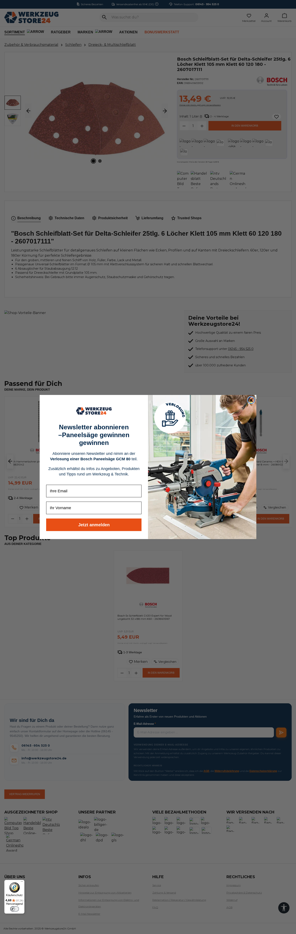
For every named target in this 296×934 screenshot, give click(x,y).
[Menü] (21, 882)
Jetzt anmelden (94, 524)
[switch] (14, 908)
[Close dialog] (251, 400)
